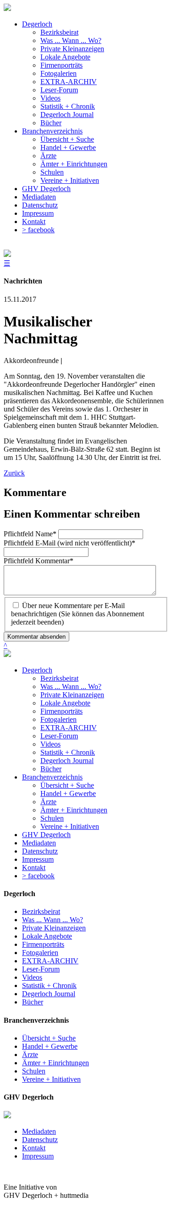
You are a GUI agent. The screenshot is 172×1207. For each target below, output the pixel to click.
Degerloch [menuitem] (37, 24)
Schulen (52, 818)
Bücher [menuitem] (50, 123)
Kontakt (33, 867)
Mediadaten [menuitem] (39, 197)
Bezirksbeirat (59, 678)
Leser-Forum (59, 736)
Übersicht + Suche (67, 785)
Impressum (38, 859)
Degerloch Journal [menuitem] (67, 114)
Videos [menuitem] (50, 98)
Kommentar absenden (36, 636)
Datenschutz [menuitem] (40, 205)
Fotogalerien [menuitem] (58, 73)
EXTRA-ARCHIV (68, 728)
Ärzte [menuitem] (48, 156)
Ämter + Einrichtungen (73, 810)
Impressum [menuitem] (38, 213)
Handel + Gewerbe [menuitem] (68, 147)
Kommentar (38, 561)
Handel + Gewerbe (68, 793)
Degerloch (37, 670)
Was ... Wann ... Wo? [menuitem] (70, 40)
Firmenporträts (61, 711)
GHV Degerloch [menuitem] (46, 188)
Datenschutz (40, 851)
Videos (50, 744)
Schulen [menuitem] (52, 172)
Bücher (50, 769)
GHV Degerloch (46, 834)
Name (30, 534)
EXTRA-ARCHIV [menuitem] (68, 81)
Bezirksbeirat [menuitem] (59, 32)
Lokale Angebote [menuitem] (65, 57)
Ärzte (48, 802)
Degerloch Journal (67, 760)
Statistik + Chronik (67, 752)
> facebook (38, 876)
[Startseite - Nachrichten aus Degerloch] (7, 8)
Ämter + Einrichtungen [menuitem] (73, 164)
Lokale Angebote (65, 703)
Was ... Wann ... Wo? (70, 686)
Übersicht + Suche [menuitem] (67, 139)
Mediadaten (39, 843)
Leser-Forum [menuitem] (59, 90)
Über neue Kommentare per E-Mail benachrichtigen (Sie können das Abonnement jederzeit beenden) (77, 614)
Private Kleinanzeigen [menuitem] (72, 49)
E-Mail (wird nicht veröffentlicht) (69, 543)
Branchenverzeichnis (52, 777)
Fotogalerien (58, 719)
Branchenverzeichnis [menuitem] (52, 131)
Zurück (14, 473)
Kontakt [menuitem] (33, 221)
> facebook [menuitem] (38, 230)
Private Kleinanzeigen (72, 695)
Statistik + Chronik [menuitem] (67, 106)
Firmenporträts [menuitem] (61, 65)
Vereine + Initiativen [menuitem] (69, 180)
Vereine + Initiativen (69, 826)
